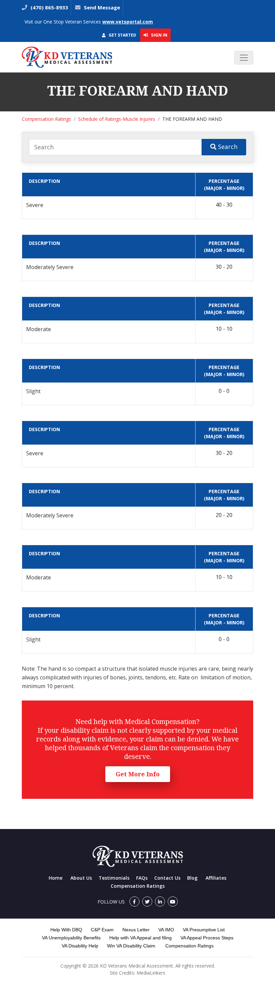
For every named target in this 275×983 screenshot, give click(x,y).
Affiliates (216, 878)
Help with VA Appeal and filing (140, 937)
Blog (192, 878)
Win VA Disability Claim (131, 945)
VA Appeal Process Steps (206, 937)
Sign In (158, 35)
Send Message (102, 7)
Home (55, 878)
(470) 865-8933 (48, 7)
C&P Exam (102, 929)
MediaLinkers (150, 973)
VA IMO (166, 929)
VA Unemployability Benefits (71, 937)
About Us (81, 878)
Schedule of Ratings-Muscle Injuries (116, 119)
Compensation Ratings (46, 119)
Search (226, 147)
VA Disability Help (80, 945)
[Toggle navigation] (243, 57)
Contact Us (167, 878)
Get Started (122, 35)
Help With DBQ (66, 929)
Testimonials (114, 878)
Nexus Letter (136, 929)
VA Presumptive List (204, 929)
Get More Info (138, 774)
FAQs (142, 878)
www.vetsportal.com (127, 21)
